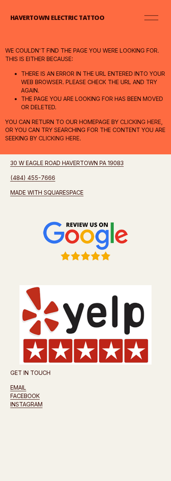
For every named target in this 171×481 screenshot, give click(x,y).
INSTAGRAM (26, 404)
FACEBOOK (25, 395)
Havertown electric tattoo (57, 17)
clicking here (140, 121)
